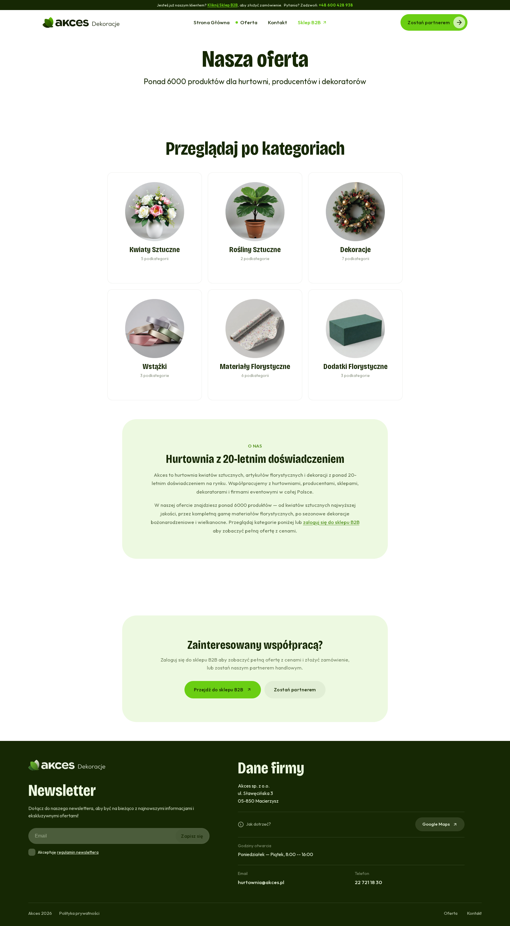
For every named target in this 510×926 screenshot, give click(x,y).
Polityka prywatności (79, 913)
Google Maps (436, 824)
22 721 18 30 (368, 882)
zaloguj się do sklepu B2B (331, 522)
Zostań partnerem (429, 22)
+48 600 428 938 (336, 5)
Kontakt (474, 913)
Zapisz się (192, 836)
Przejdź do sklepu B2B (218, 690)
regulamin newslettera (78, 852)
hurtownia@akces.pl (261, 882)
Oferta (450, 913)
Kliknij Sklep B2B (222, 5)
